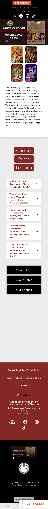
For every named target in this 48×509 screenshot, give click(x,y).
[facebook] (21, 16)
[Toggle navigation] (38, 23)
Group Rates (24, 280)
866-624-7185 (24, 11)
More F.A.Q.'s (24, 270)
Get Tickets (22, 3)
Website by (23, 499)
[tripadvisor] (14, 16)
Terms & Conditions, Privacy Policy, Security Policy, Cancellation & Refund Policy (24, 378)
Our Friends (24, 289)
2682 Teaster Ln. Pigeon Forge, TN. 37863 (24, 7)
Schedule (24, 150)
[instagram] (27, 16)
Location (24, 167)
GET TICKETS (6, 506)
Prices (24, 158)
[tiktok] (33, 16)
